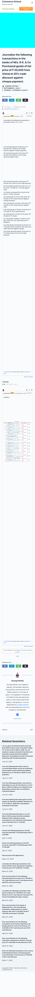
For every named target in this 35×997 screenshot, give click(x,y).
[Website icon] (17, 714)
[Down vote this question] (32, 113)
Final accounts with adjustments (13, 855)
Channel (11, 9)
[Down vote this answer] (32, 390)
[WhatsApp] (18, 100)
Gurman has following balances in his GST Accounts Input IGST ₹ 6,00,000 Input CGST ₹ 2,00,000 (17, 832)
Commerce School (11, 1)
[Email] (25, 100)
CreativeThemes (7, 969)
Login (17, 656)
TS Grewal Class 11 (20, 90)
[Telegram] (11, 100)
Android (25, 707)
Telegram (5, 9)
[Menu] (32, 2)
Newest (11, 384)
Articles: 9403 (17, 718)
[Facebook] (5, 100)
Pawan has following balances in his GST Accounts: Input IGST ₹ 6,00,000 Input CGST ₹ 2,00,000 (17, 845)
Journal (7, 90)
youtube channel (22, 705)
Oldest (15, 384)
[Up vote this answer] (27, 390)
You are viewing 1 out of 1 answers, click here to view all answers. (17, 651)
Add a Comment (28, 376)
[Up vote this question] (27, 113)
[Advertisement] (17, 30)
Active (3, 384)
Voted (7, 384)
